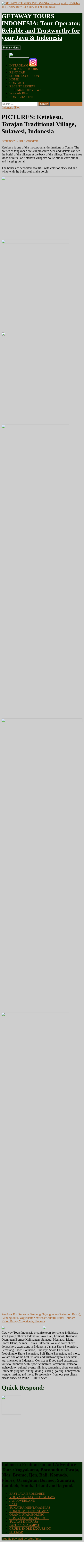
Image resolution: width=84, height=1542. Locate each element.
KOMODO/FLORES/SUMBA (29, 1511)
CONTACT (16, 83)
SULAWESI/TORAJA (23, 1521)
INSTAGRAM (19, 65)
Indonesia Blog (18, 93)
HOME (14, 79)
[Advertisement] (31, 1438)
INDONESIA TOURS (23, 69)
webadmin (32, 140)
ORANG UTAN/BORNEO (27, 1514)
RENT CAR (17, 72)
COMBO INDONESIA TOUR (29, 1518)
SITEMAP (16, 1532)
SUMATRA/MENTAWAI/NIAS (29, 1507)
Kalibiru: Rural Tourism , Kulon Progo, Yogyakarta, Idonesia (39, 1319)
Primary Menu (11, 47)
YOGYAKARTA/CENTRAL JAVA (32, 1497)
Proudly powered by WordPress (21, 1538)
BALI (13, 1504)
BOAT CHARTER (21, 96)
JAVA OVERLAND (22, 1500)
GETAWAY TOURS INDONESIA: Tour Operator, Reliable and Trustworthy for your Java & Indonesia (41, 27)
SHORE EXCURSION (24, 76)
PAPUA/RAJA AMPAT (24, 1525)
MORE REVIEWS (29, 89)
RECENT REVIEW (22, 86)
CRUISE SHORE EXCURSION (30, 1528)
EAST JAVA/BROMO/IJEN (27, 1493)
